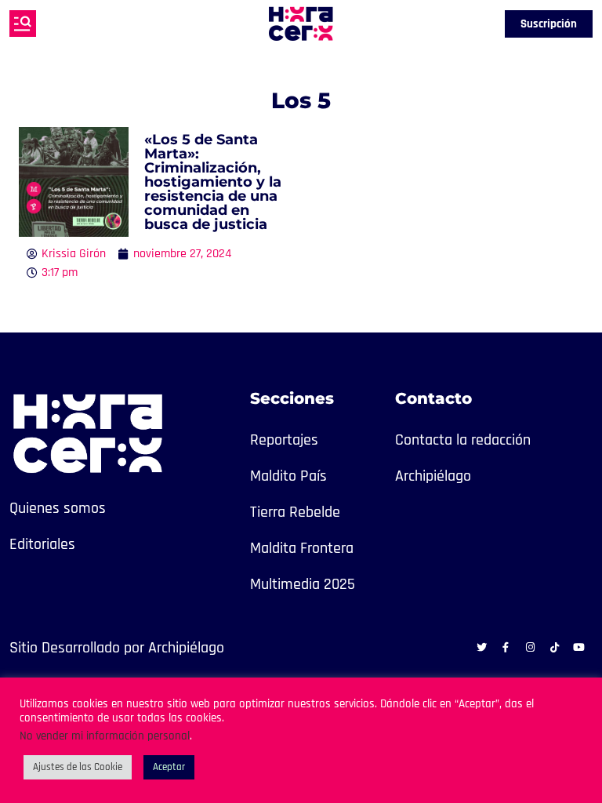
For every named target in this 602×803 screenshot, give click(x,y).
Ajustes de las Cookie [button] (77, 767)
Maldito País (288, 476)
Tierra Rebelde (295, 512)
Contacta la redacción (463, 440)
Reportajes (284, 440)
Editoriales (42, 544)
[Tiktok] (554, 647)
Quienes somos (57, 508)
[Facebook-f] (505, 647)
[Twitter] (481, 647)
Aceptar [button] (169, 767)
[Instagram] (530, 647)
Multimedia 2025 (302, 584)
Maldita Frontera (302, 548)
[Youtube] (578, 647)
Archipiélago (433, 476)
